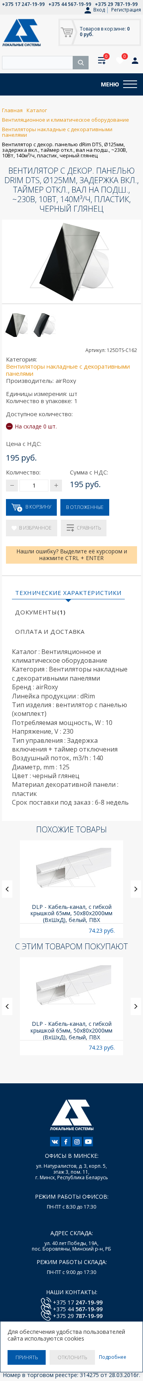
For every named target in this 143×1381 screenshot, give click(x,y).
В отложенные (85, 507)
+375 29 (77, 1316)
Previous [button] (7, 889)
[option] (71, 889)
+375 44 (77, 1309)
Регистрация (126, 9)
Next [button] (136, 889)
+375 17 (77, 1302)
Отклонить (72, 1357)
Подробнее (112, 1357)
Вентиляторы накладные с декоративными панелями (68, 369)
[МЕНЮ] (130, 84)
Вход (99, 10)
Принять (26, 1357)
